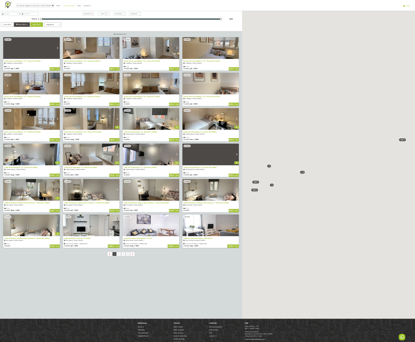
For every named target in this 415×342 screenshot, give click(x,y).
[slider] (41, 19)
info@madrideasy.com (257, 339)
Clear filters (7, 24)
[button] (302, 172)
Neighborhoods (143, 336)
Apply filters (37, 24)
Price (35, 19)
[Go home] (8, 5)
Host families (213, 330)
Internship (141, 330)
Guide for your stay (180, 336)
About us (141, 327)
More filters (22, 24)
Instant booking (178, 339)
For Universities (143, 333)
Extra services (178, 333)
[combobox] (52, 24)
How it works (178, 327)
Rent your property (215, 327)
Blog (79, 6)
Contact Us (87, 6)
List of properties (68, 6)
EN (407, 6)
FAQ (210, 333)
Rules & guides (178, 330)
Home (58, 6)
